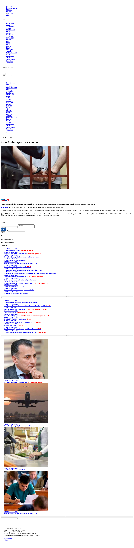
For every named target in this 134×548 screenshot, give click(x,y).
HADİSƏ (9, 41)
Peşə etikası (9, 61)
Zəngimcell (9, 62)
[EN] (4, 201)
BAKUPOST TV (11, 53)
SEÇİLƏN (9, 36)
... (6, 132)
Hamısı (67, 296)
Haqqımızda (10, 56)
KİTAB (8, 39)
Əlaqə (8, 57)
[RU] (6, 201)
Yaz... (3, 232)
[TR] (8, 201)
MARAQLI (9, 28)
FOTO (8, 43)
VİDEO (8, 44)
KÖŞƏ (8, 31)
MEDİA (10, 13)
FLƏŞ (8, 48)
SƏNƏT (8, 33)
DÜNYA (9, 10)
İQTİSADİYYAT (11, 8)
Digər (8, 15)
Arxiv (8, 25)
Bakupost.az (5, 207)
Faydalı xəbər (10, 23)
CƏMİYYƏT (10, 30)
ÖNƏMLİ (9, 46)
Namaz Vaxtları (11, 59)
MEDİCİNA (10, 26)
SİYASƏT (9, 6)
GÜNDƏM (9, 49)
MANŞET (9, 34)
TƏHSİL (9, 51)
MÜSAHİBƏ (10, 38)
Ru (3, 135)
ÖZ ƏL (8, 54)
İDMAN (8, 11)
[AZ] (2, 201)
